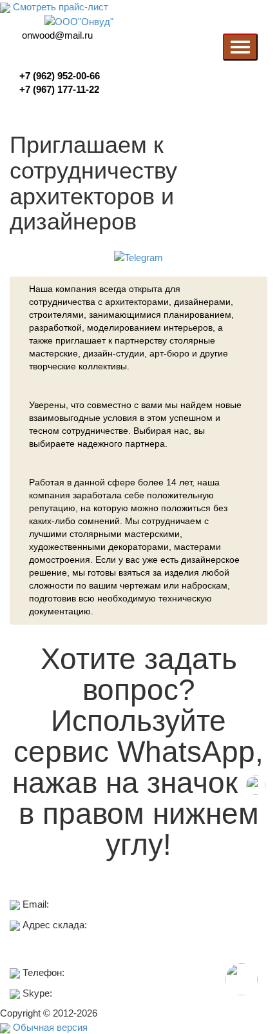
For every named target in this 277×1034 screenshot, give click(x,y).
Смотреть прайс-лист (59, 6)
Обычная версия (49, 1027)
